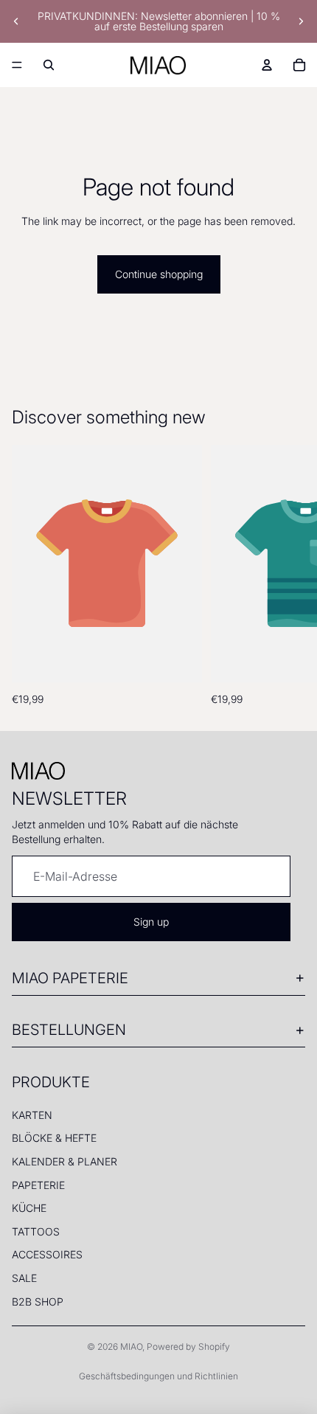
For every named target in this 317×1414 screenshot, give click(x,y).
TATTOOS (36, 1231)
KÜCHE (29, 1208)
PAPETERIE (38, 1185)
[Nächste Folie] (301, 21)
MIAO (131, 1346)
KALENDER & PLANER (64, 1161)
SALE (24, 1278)
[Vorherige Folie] (16, 21)
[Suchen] (48, 65)
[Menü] (17, 65)
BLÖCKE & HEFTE (54, 1137)
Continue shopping (159, 274)
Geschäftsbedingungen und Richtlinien (158, 1376)
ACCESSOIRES (47, 1254)
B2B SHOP (37, 1301)
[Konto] (267, 65)
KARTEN (32, 1115)
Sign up (151, 921)
